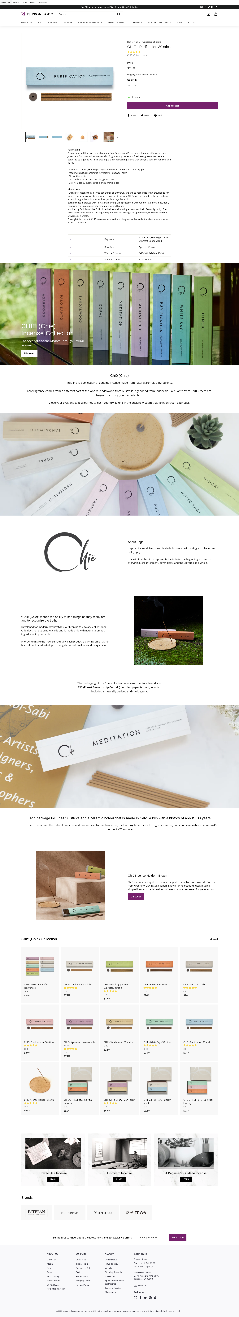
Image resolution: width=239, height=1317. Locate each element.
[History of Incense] (119, 1153)
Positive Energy (118, 22)
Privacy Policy (82, 1284)
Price (130, 62)
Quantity (132, 79)
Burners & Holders (90, 22)
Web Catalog (53, 1276)
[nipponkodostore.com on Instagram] (135, 1297)
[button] (134, 52)
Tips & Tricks (82, 1263)
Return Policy (82, 1276)
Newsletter (110, 1276)
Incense (68, 22)
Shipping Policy (83, 1280)
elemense (16, 2)
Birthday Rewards (113, 1272)
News (49, 1268)
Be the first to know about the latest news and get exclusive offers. (93, 1237)
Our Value (51, 1259)
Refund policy (111, 1263)
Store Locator (53, 1280)
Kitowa (32, 2)
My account (110, 1292)
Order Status (111, 1259)
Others (137, 22)
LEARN (53, 1179)
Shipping (131, 74)
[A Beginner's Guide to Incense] (186, 1153)
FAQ (78, 1272)
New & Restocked (32, 22)
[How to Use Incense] (53, 1153)
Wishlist (108, 1268)
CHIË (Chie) (133, 55)
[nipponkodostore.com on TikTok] (155, 1297)
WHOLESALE (53, 1284)
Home (130, 42)
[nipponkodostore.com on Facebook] (140, 1297)
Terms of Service (113, 1288)
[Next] (116, 137)
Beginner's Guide (84, 1268)
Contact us (81, 1259)
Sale (180, 22)
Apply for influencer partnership (114, 1282)
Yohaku (24, 2)
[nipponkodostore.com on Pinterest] (150, 1297)
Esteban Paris (42, 2)
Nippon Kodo (6, 2)
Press (49, 1272)
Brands (52, 22)
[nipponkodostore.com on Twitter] (145, 1297)
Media (50, 1263)
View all (214, 939)
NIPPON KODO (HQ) (56, 1289)
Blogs (192, 22)
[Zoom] (69, 81)
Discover (136, 896)
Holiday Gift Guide (160, 22)
